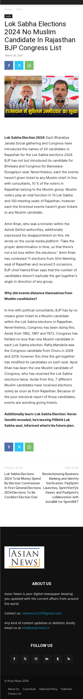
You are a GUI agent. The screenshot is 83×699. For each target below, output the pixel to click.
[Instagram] (36, 658)
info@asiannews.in (36, 628)
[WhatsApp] (29, 65)
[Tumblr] (58, 658)
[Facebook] (8, 65)
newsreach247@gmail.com (42, 613)
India (19, 9)
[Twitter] (19, 65)
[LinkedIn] (47, 658)
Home (8, 9)
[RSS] (68, 658)
